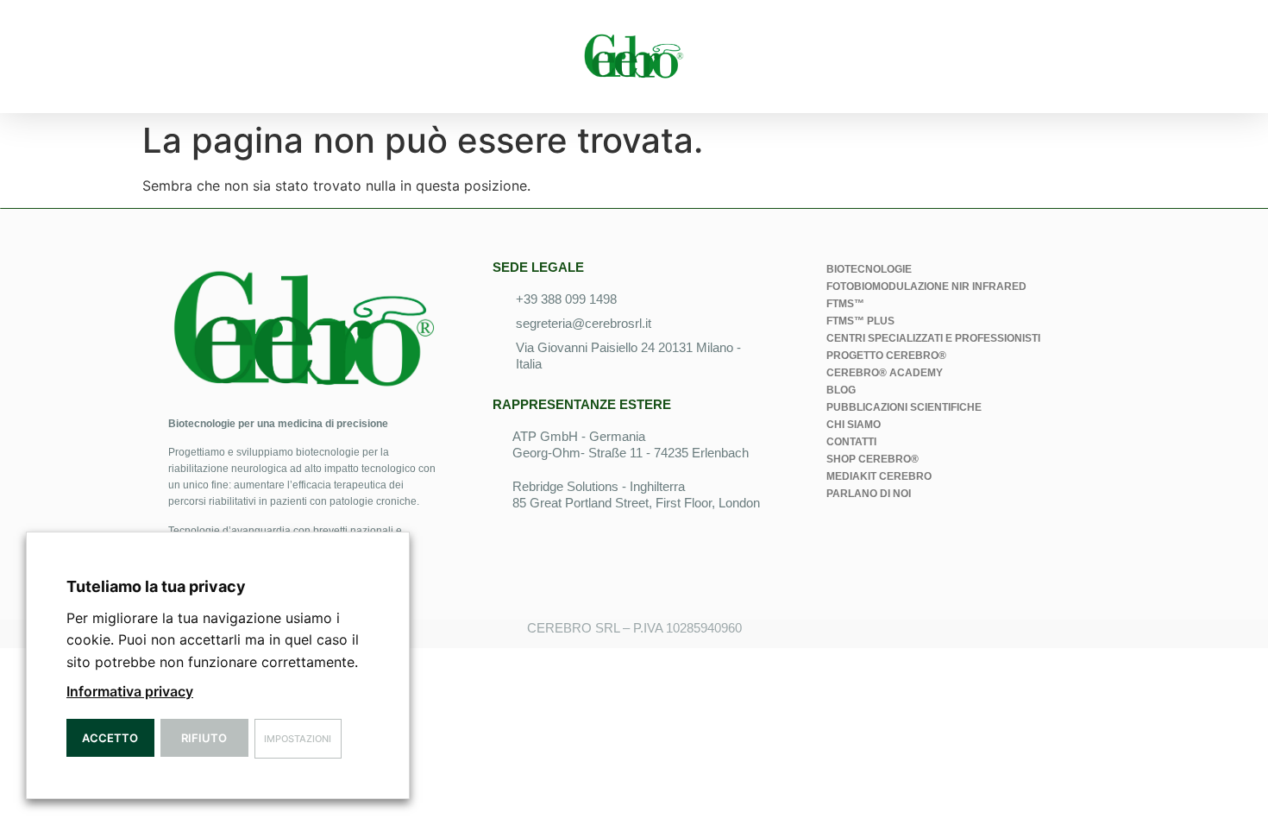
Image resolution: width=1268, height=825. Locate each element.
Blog (841, 390)
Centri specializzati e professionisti (933, 338)
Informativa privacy (129, 691)
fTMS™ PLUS (860, 321)
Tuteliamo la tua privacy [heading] (156, 586)
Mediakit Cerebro (879, 476)
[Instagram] (940, 541)
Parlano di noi (868, 494)
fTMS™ (845, 304)
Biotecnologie (869, 269)
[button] (162, 56)
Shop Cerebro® (872, 459)
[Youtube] (987, 541)
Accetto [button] (110, 738)
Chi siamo (853, 425)
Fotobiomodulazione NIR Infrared (926, 286)
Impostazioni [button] (297, 739)
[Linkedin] (845, 541)
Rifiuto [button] (204, 738)
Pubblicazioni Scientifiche (904, 407)
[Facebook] (892, 541)
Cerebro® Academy (884, 373)
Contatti (851, 442)
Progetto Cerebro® (886, 356)
